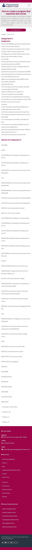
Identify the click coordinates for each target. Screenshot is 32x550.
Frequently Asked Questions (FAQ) (11, 470)
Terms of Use (5, 477)
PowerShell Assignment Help (9, 516)
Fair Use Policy (6, 493)
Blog (3, 466)
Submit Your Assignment (8, 459)
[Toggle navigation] (29, 5)
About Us (4, 463)
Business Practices (7, 489)
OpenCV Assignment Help (9, 509)
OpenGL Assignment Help (9, 512)
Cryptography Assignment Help (10, 519)
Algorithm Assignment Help (9, 526)
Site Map (4, 496)
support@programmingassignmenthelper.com (16, 449)
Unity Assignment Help (8, 523)
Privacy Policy (6, 486)
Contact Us (5, 482)
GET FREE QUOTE (16, 30)
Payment (4, 473)
